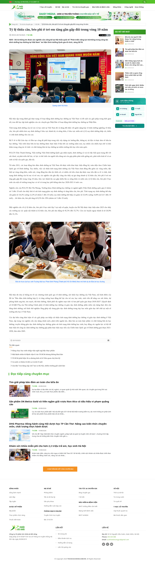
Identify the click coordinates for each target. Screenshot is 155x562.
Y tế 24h (37, 24)
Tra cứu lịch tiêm (129, 126)
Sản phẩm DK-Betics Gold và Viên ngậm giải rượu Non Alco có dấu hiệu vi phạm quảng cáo (59, 403)
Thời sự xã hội (118, 493)
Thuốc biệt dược (15, 520)
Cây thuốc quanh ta (120, 511)
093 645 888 (111, 537)
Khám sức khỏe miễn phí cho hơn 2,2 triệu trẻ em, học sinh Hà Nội (47, 445)
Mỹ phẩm (12, 511)
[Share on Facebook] (108, 340)
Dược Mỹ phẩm (15, 507)
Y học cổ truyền (46, 7)
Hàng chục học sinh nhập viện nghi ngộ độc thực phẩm (33, 351)
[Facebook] (107, 544)
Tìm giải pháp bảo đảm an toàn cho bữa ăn (34, 382)
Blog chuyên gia (84, 493)
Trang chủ (14, 24)
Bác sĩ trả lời (48, 520)
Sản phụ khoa (49, 501)
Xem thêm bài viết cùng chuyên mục (61, 469)
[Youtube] (111, 544)
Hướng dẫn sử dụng (65, 543)
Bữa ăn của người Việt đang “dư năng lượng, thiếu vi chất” (133, 39)
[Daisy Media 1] (77, 15)
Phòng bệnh (48, 493)
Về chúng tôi (62, 534)
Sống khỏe (117, 7)
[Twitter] (103, 544)
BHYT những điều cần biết (88, 506)
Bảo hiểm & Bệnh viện (101, 7)
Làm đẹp (12, 497)
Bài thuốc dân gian (120, 515)
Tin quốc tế (117, 501)
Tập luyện (12, 501)
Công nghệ (128, 7)
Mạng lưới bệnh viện (86, 511)
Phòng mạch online (52, 511)
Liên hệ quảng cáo (64, 547)
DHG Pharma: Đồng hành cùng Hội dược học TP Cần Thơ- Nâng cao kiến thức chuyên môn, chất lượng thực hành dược (58, 425)
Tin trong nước (119, 497)
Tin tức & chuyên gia (80, 7)
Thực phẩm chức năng (17, 515)
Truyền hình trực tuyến (52, 515)
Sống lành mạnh (15, 493)
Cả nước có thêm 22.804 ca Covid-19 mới (27, 362)
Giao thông (139, 7)
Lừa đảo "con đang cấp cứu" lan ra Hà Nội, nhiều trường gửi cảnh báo (38, 366)
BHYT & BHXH (83, 515)
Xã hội (57, 7)
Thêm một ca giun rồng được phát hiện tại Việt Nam (133, 75)
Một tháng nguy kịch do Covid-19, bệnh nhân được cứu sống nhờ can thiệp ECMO (134, 63)
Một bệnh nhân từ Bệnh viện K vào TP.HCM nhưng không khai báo (37, 354)
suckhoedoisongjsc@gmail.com (118, 540)
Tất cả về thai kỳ (49, 497)
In (109, 35)
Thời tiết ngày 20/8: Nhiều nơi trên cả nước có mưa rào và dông (134, 87)
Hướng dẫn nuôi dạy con (52, 506)
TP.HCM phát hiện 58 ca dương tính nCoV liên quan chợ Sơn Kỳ (36, 358)
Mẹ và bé (65, 7)
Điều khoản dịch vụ (64, 538)
